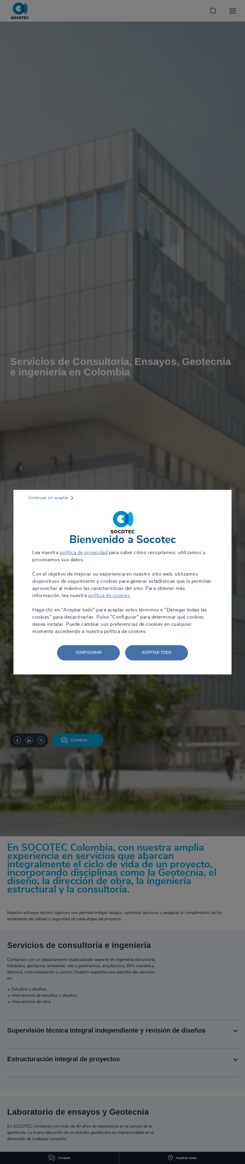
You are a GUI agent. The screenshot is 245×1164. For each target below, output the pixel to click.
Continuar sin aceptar (48, 498)
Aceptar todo (157, 652)
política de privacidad (84, 552)
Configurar (89, 652)
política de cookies (109, 595)
